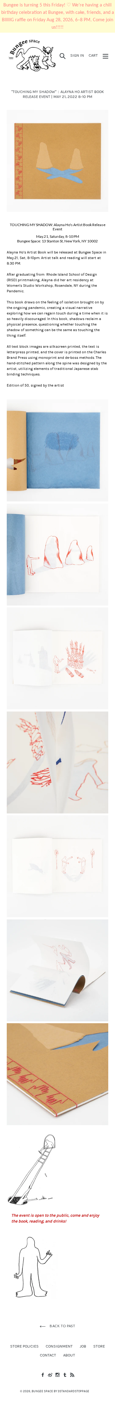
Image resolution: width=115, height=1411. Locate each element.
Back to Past (62, 1326)
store (99, 1346)
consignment (59, 1346)
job (83, 1346)
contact (48, 1355)
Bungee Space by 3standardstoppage (60, 1391)
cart (94, 55)
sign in (78, 55)
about (69, 1355)
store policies (24, 1346)
